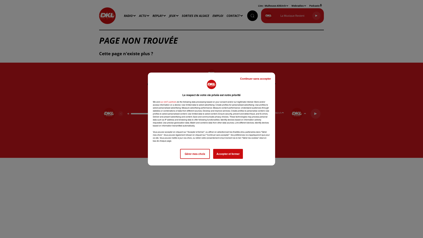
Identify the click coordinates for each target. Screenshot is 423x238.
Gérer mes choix (195, 154)
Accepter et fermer (228, 154)
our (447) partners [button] (168, 101)
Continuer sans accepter (255, 78)
